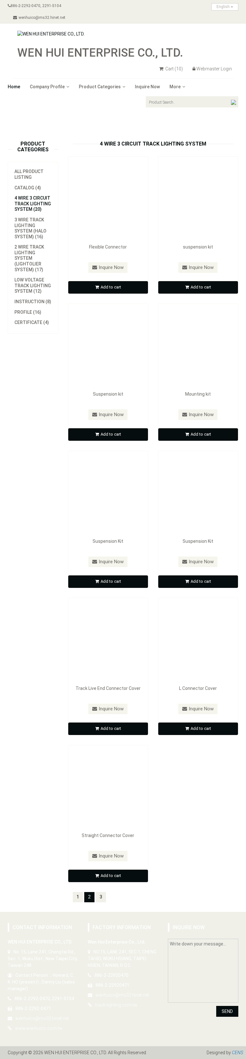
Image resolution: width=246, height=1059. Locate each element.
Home (14, 86)
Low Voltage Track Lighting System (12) (32, 285)
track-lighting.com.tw (116, 1005)
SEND (227, 1011)
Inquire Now (147, 86)
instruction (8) (32, 301)
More (175, 86)
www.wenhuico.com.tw (38, 1028)
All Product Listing (29, 174)
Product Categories (100, 86)
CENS (237, 1052)
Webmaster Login (214, 68)
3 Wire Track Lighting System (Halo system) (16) (30, 228)
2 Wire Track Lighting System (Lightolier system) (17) (29, 258)
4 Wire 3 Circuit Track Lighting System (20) (32, 203)
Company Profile (47, 86)
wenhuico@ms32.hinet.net (42, 17)
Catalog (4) (27, 187)
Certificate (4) (31, 322)
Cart (173, 68)
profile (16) (27, 312)
